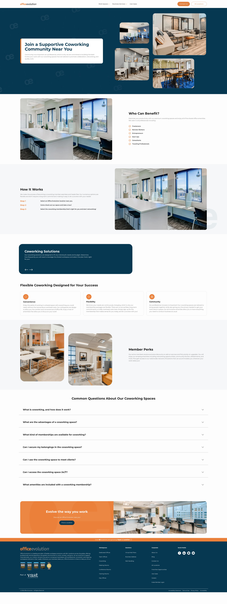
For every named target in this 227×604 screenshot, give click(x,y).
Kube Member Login (158, 582)
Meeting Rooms (104, 565)
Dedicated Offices (104, 552)
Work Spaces (103, 4)
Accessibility (203, 590)
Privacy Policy (194, 590)
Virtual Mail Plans (130, 552)
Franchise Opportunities (159, 569)
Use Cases (133, 4)
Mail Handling (129, 561)
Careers (154, 578)
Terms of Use (185, 590)
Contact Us (184, 4)
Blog (153, 557)
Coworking (102, 561)
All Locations (199, 4)
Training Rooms (104, 574)
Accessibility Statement (175, 590)
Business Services (118, 4)
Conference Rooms (105, 569)
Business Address (130, 557)
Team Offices (103, 557)
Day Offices (102, 578)
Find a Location (66, 523)
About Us (154, 552)
